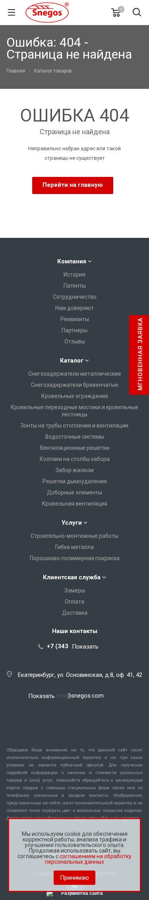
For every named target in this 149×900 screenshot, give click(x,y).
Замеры (74, 590)
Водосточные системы (74, 436)
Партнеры (74, 330)
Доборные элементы (74, 492)
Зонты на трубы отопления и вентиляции (74, 425)
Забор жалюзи (75, 470)
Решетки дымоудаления (75, 481)
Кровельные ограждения (74, 396)
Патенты (75, 285)
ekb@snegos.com (80, 695)
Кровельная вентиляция (74, 503)
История (74, 274)
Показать (85, 646)
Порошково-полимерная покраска (75, 558)
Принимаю (74, 877)
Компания (71, 261)
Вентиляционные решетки (74, 448)
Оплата (74, 601)
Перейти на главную (73, 184)
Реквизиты (74, 319)
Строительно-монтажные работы (74, 536)
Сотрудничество (75, 297)
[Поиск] (137, 13)
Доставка (74, 613)
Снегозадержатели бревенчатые (74, 385)
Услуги (72, 522)
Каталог (71, 360)
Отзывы (74, 341)
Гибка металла (74, 547)
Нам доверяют (74, 308)
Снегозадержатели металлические (74, 374)
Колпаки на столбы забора (75, 459)
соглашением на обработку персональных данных (88, 859)
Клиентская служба (72, 577)
